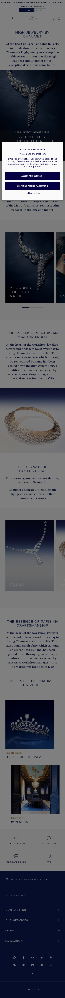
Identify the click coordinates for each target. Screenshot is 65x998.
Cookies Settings (32, 193)
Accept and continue (32, 176)
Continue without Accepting (32, 186)
